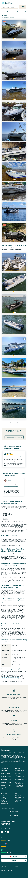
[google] (4, 844)
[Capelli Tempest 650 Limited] (14, 409)
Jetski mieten (18, 778)
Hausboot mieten (19, 779)
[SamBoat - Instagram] (5, 832)
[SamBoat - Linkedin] (8, 832)
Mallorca (3, 797)
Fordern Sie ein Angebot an (14, 437)
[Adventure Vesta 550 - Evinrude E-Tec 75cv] (14, 70)
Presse (2, 784)
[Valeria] (14, 262)
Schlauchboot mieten (20, 772)
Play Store (15, 815)
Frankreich (3, 798)
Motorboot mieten (19, 770)
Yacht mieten (18, 773)
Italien (2, 800)
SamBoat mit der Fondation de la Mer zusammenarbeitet (10, 678)
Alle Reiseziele (4, 803)
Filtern (23, 6)
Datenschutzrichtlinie (20, 865)
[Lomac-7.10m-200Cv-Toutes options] (14, 347)
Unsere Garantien (5, 773)
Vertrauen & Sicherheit (6, 775)
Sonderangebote (19, 785)
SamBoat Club (4, 781)
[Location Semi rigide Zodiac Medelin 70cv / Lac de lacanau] (14, 171)
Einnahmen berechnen (6, 776)
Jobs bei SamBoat (5, 772)
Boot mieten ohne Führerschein (19, 781)
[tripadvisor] (5, 850)
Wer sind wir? (4, 770)
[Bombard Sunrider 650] (14, 211)
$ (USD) (13, 860)
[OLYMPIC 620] (14, 111)
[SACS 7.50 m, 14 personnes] (14, 388)
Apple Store (15, 811)
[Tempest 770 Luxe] (14, 283)
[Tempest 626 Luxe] (14, 325)
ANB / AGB (3, 866)
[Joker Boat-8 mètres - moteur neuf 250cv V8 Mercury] (14, 367)
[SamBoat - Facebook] (2, 832)
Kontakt (17, 798)
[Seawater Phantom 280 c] (14, 304)
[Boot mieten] (7, 3)
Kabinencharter (19, 783)
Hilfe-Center (18, 795)
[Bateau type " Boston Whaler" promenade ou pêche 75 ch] (14, 50)
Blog (2, 788)
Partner (16, 866)
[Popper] (14, 151)
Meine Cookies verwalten (18, 801)
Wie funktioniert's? (19, 797)
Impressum (3, 865)
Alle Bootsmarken (19, 786)
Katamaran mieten (19, 776)
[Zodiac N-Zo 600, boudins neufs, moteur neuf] (14, 191)
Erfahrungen (4, 787)
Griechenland (4, 801)
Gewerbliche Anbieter (6, 778)
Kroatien (3, 795)
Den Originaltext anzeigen (11, 486)
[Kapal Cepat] (14, 131)
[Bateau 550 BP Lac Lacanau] (14, 91)
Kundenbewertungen (6, 782)
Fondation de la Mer (6, 785)
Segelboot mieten (19, 775)
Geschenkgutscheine (6, 779)
